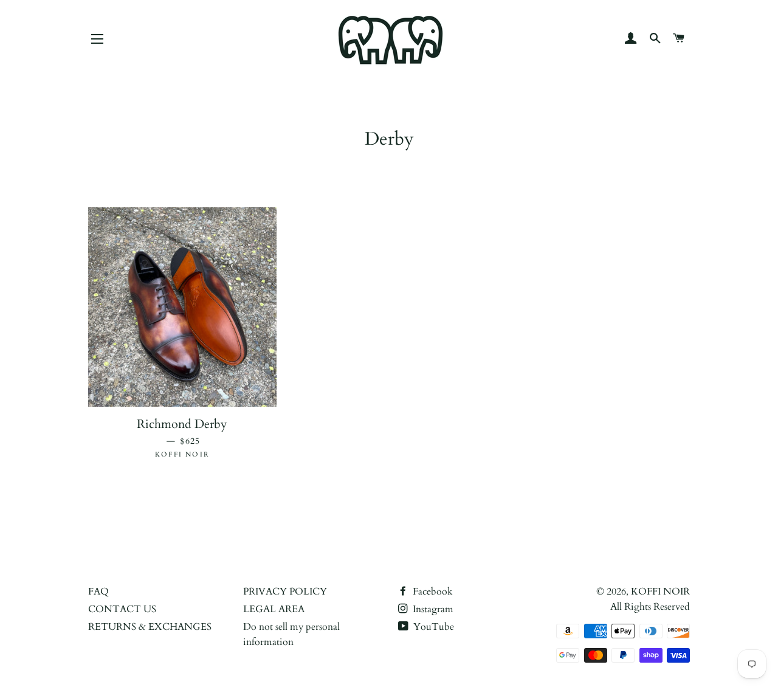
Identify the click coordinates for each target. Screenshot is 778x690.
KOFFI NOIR (660, 591)
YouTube (432, 626)
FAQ (98, 591)
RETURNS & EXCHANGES (150, 626)
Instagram (431, 609)
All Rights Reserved (650, 606)
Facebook (431, 591)
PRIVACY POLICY (285, 591)
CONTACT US (122, 609)
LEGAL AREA (274, 609)
